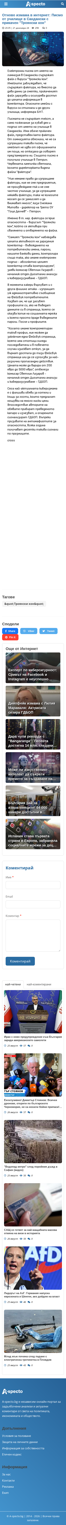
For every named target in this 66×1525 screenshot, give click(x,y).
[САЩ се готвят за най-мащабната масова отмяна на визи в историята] (33, 1204)
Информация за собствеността (23, 1448)
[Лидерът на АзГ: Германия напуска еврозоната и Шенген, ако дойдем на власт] (33, 1268)
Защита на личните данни (20, 1442)
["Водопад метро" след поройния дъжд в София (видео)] (33, 1141)
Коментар (13, 916)
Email (9, 896)
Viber (30, 631)
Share (11, 631)
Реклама (8, 1487)
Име (10, 877)
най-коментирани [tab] (39, 984)
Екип (5, 1493)
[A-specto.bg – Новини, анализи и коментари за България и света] (12, 1394)
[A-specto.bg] (35, 4)
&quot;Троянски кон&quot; (24, 604)
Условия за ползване (16, 1436)
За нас (6, 1474)
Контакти (8, 1480)
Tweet (50, 631)
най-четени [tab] (13, 984)
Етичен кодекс (12, 1454)
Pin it (12, 637)
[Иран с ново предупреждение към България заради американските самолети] (33, 1011)
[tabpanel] (33, 1181)
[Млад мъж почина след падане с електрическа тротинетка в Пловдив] (33, 1331)
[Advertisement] (33, 479)
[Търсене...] (62, 4)
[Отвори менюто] (6, 4)
